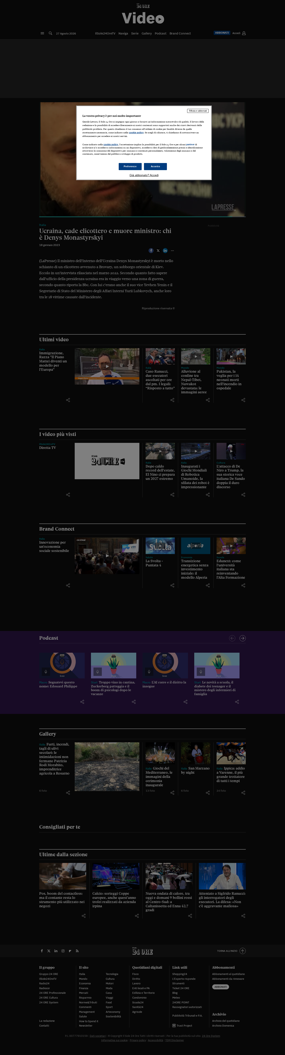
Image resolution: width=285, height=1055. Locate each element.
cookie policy (136, 132)
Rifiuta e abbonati (198, 111)
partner (190, 144)
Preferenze (130, 166)
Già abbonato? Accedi (144, 175)
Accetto (155, 166)
